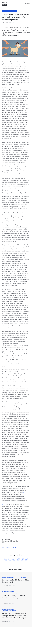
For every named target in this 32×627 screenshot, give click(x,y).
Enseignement (23, 577)
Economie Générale (9, 11)
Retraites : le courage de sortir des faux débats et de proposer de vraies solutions (14, 598)
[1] (23, 493)
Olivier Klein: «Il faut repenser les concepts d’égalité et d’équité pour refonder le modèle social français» (14, 616)
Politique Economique (10, 593)
